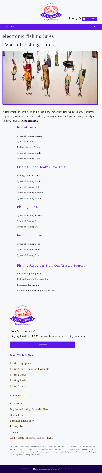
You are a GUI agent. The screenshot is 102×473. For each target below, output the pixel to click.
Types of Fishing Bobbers (30, 192)
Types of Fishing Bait (28, 141)
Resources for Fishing (28, 285)
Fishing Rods (18, 385)
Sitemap (14, 432)
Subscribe (42, 344)
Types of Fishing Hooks (29, 153)
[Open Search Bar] (95, 27)
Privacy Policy (18, 426)
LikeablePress (77, 469)
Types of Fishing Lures (28, 44)
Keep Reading (30, 120)
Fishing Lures (18, 374)
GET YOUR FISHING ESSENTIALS (31, 437)
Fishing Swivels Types (28, 147)
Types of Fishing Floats (29, 198)
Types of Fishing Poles (28, 249)
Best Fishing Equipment (29, 273)
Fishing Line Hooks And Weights (29, 368)
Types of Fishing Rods (28, 158)
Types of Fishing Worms (29, 136)
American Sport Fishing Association (35, 290)
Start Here (16, 403)
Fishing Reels (18, 380)
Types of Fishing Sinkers (30, 187)
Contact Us (16, 414)
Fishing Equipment (21, 363)
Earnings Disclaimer (22, 420)
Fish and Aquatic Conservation (33, 279)
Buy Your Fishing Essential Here (29, 409)
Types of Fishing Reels (29, 255)
